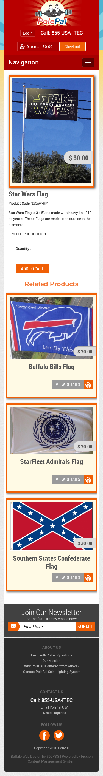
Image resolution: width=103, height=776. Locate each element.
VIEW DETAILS (68, 384)
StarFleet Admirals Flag (51, 461)
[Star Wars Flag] (51, 130)
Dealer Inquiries (54, 712)
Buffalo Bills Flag (51, 366)
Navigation (24, 62)
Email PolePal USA (54, 707)
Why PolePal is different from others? (51, 666)
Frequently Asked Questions (51, 655)
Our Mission (51, 660)
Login (28, 33)
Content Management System (51, 761)
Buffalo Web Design (26, 756)
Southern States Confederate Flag (51, 562)
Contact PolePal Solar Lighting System (51, 671)
